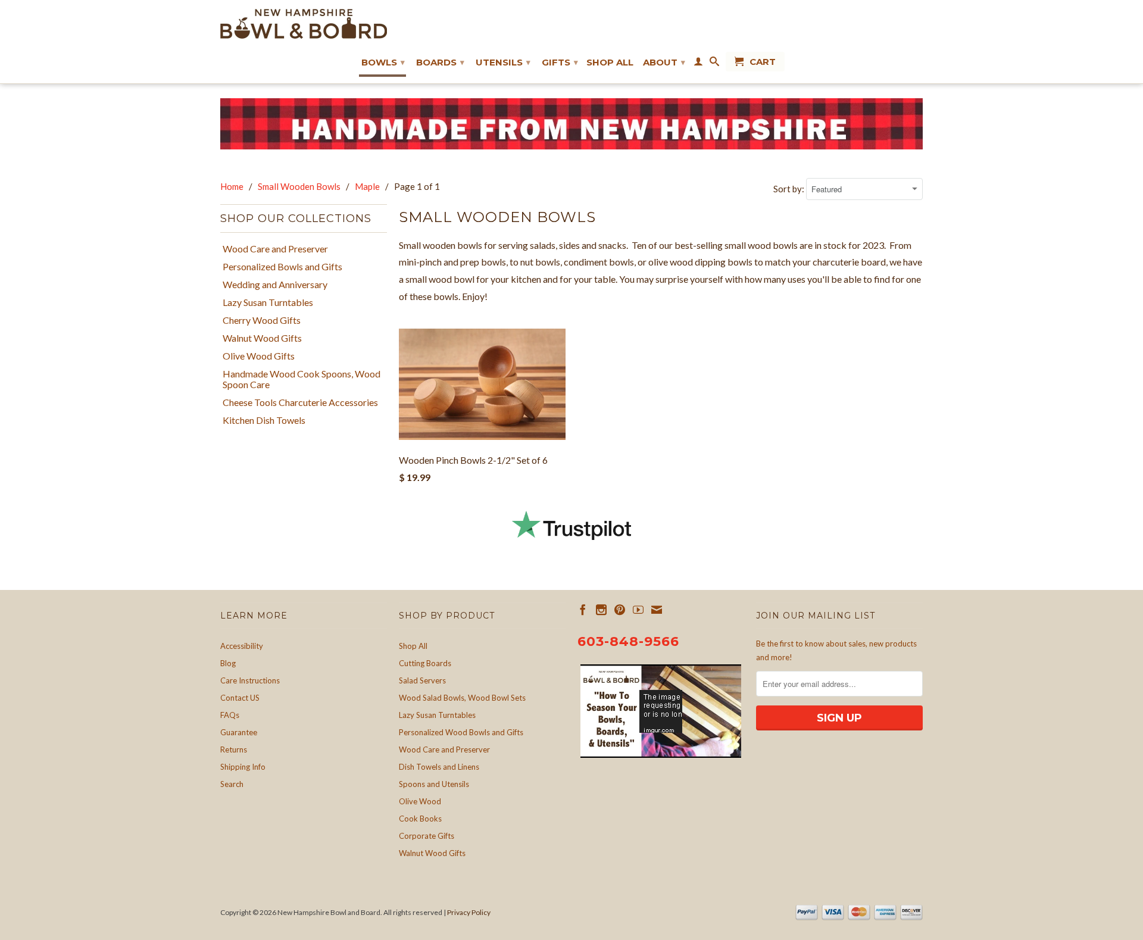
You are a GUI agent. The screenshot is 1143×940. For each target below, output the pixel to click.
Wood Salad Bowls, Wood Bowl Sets (462, 697)
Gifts (560, 62)
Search (231, 784)
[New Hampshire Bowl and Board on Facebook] (582, 609)
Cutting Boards (425, 663)
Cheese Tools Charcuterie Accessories (300, 402)
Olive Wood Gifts (259, 356)
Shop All (609, 62)
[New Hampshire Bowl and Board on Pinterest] (619, 609)
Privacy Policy (469, 912)
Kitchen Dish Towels (264, 420)
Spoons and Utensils (434, 784)
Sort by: (789, 188)
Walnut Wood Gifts (262, 338)
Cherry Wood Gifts (262, 320)
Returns (233, 749)
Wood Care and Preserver (275, 248)
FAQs (229, 715)
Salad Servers (422, 680)
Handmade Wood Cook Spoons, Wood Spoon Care (301, 379)
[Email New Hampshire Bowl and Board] (656, 609)
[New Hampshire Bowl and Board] (303, 24)
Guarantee (238, 732)
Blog (228, 663)
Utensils (503, 62)
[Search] (714, 64)
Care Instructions (250, 680)
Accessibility (241, 646)
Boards (440, 62)
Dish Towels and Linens (439, 767)
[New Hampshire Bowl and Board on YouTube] (638, 609)
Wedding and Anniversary (275, 284)
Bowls (383, 62)
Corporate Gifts (426, 836)
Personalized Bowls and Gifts (282, 266)
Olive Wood (420, 801)
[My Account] (698, 64)
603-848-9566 (628, 641)
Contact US (240, 697)
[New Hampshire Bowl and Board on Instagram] (601, 609)
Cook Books (420, 818)
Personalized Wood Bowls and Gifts (461, 732)
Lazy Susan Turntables (268, 302)
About (664, 62)
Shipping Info (243, 767)
